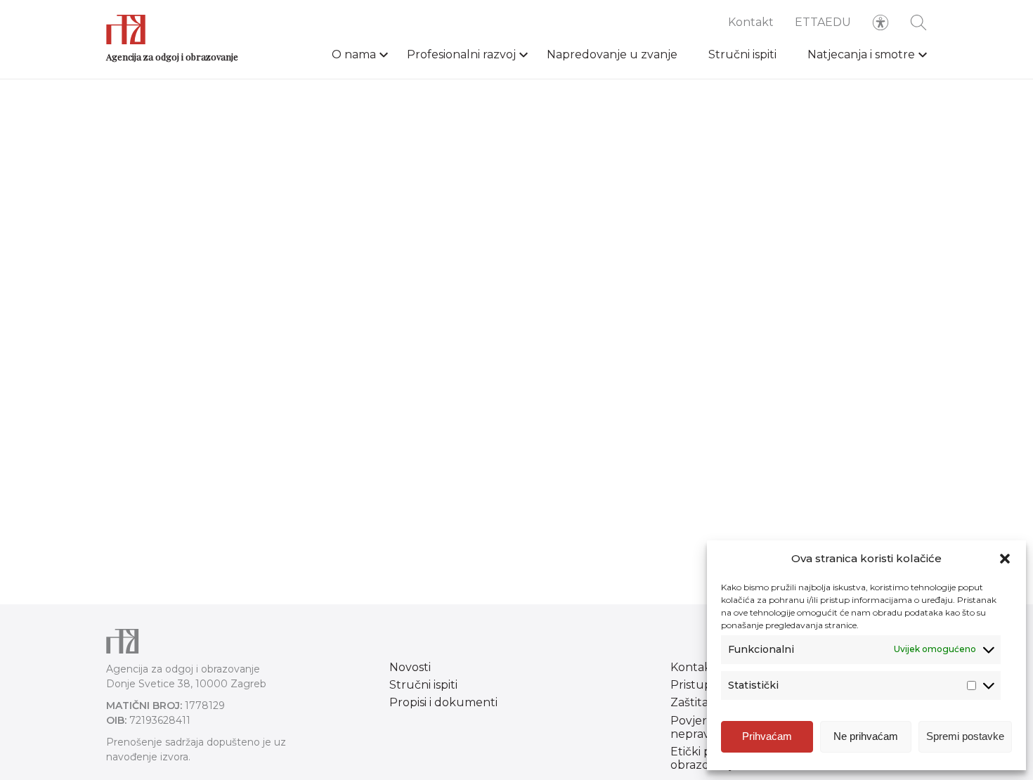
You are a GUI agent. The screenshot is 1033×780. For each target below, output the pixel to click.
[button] (1005, 559)
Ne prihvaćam (865, 736)
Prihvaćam (767, 736)
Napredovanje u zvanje (612, 54)
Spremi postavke (965, 736)
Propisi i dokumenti (443, 702)
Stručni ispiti (742, 54)
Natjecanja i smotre (861, 54)
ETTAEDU (823, 22)
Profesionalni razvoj (461, 54)
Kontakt (751, 22)
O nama (354, 54)
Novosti (410, 667)
